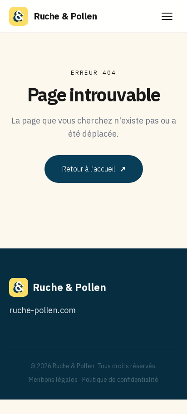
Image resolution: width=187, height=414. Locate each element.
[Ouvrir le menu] (167, 16)
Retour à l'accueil (94, 168)
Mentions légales (53, 380)
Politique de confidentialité (120, 380)
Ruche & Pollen (65, 16)
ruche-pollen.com (42, 310)
